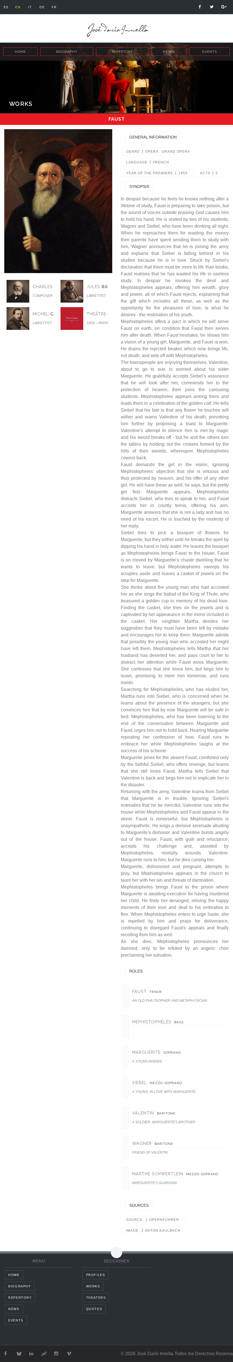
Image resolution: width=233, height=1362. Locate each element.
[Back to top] (116, 1252)
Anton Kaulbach (162, 1230)
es (6, 7)
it (30, 7)
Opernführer (164, 1219)
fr (54, 7)
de (42, 7)
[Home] (116, 30)
